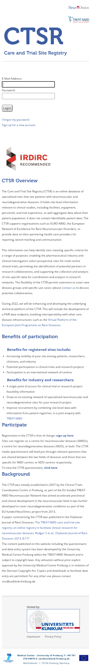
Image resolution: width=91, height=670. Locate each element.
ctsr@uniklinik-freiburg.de (54, 658)
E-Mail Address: (12, 79)
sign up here (65, 435)
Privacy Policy (53, 636)
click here (50, 468)
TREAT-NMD (14, 418)
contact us (68, 288)
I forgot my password (15, 120)
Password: (8, 90)
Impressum (33, 636)
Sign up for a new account (18, 125)
